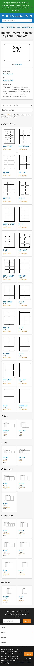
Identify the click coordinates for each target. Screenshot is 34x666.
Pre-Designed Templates (23, 27)
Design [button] (3, 632)
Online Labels (18, 64)
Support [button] (3, 637)
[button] (3, 16)
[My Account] (26, 16)
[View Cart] (31, 16)
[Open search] (30, 20)
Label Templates (10, 27)
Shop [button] (3, 627)
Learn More (28, 658)
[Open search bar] (7, 16)
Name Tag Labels (8, 74)
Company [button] (4, 642)
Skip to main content (6, 9)
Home (3, 27)
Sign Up (26, 621)
